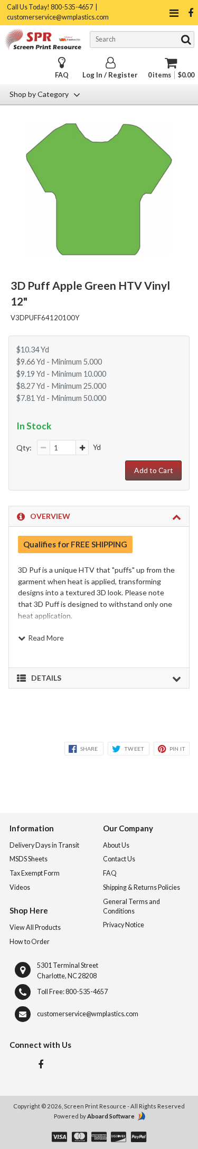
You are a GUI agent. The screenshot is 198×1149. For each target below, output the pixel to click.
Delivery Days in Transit (44, 845)
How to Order (30, 942)
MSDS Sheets (29, 859)
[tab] (99, 516)
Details (46, 677)
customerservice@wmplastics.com (87, 1014)
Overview (50, 516)
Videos (20, 887)
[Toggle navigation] (174, 13)
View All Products (35, 927)
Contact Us (119, 859)
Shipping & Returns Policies (141, 887)
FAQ (62, 75)
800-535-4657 (86, 992)
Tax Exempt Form (35, 873)
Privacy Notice (123, 925)
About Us (116, 845)
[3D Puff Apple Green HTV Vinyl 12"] (99, 252)
